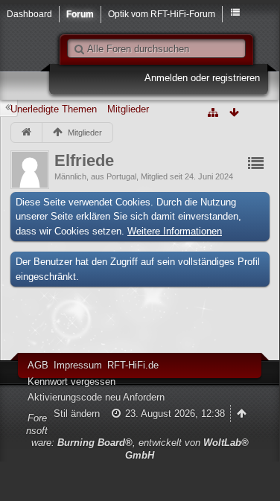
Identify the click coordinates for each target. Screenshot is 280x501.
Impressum (78, 365)
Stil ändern (77, 413)
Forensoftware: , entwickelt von (137, 436)
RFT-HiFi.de (133, 365)
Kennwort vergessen (71, 381)
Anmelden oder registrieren (202, 77)
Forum (80, 14)
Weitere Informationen (174, 231)
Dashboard (29, 14)
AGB (38, 365)
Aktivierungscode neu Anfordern (96, 397)
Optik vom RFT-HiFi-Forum (161, 14)
